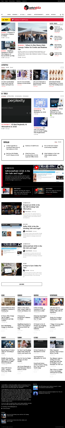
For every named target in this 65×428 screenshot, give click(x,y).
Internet (25, 263)
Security (3, 337)
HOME (9, 14)
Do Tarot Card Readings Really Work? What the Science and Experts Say (8, 83)
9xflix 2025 (25, 224)
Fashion (20, 337)
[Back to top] (62, 425)
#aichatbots (37, 109)
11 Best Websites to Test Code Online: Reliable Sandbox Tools (51, 155)
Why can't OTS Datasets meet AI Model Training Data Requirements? (40, 130)
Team (2, 1)
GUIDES (29, 14)
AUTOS (47, 14)
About (6, 1)
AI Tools (22, 14)
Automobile (53, 337)
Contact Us (24, 1)
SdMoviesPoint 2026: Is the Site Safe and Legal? (58, 46)
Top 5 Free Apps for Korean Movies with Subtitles (53, 191)
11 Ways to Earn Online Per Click (58, 53)
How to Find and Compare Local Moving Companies (51, 146)
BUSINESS (15, 14)
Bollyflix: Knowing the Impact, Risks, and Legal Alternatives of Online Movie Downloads (22, 192)
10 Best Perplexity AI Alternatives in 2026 (14, 125)
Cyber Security (17, 188)
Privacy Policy (12, 1)
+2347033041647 (6, 408)
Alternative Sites (9, 168)
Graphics (36, 295)
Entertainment (49, 188)
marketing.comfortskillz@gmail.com (10, 406)
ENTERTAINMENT (38, 14)
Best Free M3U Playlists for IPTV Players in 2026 (12, 154)
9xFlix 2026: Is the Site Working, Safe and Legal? (58, 38)
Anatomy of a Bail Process (20, 20)
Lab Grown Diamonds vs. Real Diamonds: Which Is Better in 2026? (39, 83)
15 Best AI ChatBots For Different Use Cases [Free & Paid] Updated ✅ (56, 112)
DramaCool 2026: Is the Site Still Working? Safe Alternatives (58, 29)
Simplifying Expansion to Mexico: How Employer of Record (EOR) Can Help (7, 53)
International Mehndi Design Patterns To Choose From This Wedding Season (56, 83)
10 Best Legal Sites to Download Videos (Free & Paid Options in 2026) (13, 147)
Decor (2, 295)
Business (21, 45)
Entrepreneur (53, 295)
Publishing (18, 1)
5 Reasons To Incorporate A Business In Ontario (8, 34)
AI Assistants (37, 127)
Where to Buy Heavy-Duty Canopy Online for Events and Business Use (32, 47)
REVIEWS (53, 14)
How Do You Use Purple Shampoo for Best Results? (24, 82)
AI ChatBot (5, 124)
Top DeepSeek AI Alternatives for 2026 (40, 110)
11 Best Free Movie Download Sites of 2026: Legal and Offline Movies (31, 155)
